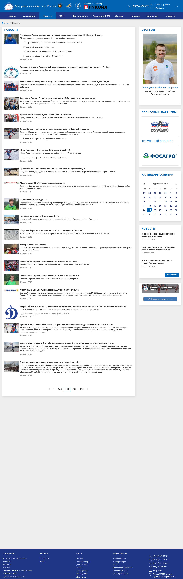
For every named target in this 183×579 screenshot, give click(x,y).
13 (160, 201)
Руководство (81, 573)
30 (160, 193)
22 (171, 205)
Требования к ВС (120, 570)
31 (165, 193)
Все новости (172, 274)
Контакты (7, 564)
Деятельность (82, 564)
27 (144, 193)
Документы (81, 577)
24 (144, 210)
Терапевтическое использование (17, 570)
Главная (5, 23)
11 (149, 201)
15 (171, 201)
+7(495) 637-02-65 (160, 563)
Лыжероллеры (119, 561)
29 (155, 193)
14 (165, 201)
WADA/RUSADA (10, 573)
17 (144, 205)
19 (155, 205)
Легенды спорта (83, 561)
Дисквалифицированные (13, 576)
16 (176, 201)
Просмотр (28, 314)
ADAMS (6, 567)
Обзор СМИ (45, 558)
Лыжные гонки (119, 558)
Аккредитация (82, 570)
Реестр (79, 567)
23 (176, 205)
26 (155, 210)
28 (149, 193)
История (80, 558)
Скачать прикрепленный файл (48, 314)
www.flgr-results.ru (120, 573)
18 (149, 205)
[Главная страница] (9, 6)
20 (160, 205)
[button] (29, 15)
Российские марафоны (123, 567)
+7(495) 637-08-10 (160, 559)
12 (155, 201)
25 (149, 210)
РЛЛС (115, 564)
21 (165, 205)
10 (144, 201)
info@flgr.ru (159, 8)
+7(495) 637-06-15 (139, 6)
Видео (42, 561)
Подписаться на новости (161, 299)
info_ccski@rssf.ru (162, 4)
